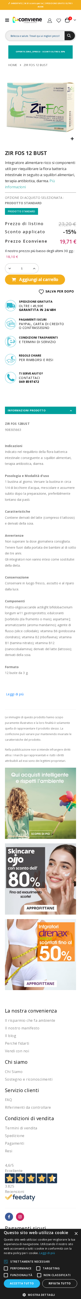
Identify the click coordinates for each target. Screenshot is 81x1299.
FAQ (8, 1099)
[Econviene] (27, 20)
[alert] (40, 1264)
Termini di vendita (21, 1128)
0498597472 (16, 3)
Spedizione (15, 1135)
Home (12, 65)
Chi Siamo (14, 1071)
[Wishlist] (59, 20)
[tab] (40, 410)
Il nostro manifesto (22, 1028)
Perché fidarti (17, 1043)
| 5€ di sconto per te (32, 3)
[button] (72, 139)
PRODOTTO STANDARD (21, 211)
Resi (8, 1150)
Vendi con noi (17, 1051)
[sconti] (40, 954)
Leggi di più (15, 694)
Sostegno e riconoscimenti (29, 1079)
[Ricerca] (70, 35)
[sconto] (40, 878)
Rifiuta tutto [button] (60, 1283)
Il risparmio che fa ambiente (30, 1020)
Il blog (10, 1035)
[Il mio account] (49, 20)
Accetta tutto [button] (22, 1283)
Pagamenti (14, 1143)
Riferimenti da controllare (28, 1107)
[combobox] (35, 35)
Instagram (20, 1217)
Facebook (9, 1217)
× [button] (76, 1233)
